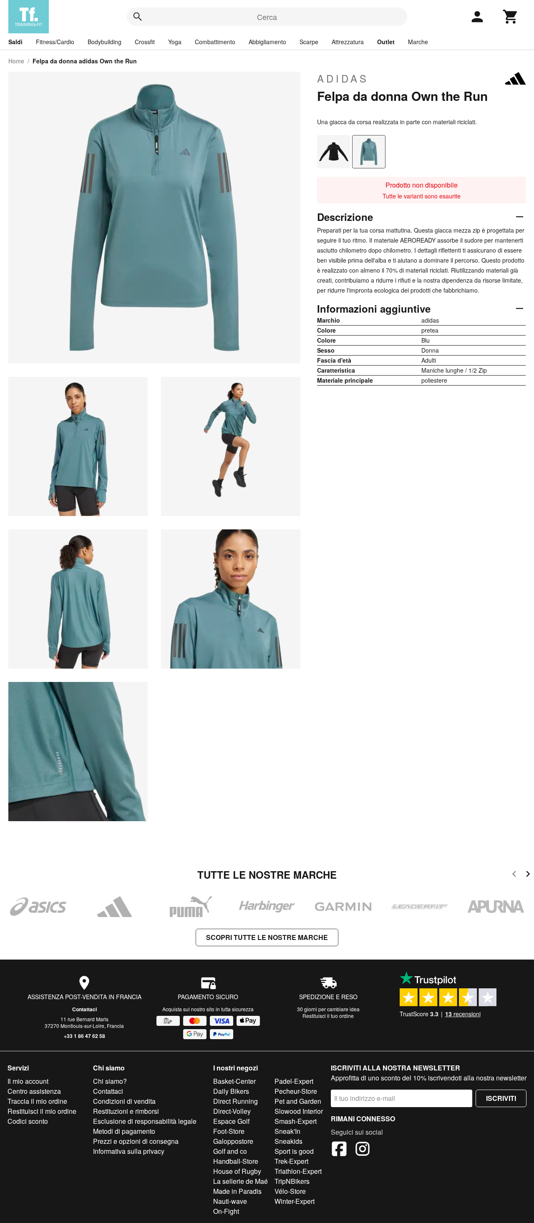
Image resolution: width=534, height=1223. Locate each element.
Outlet (386, 42)
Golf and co (230, 1151)
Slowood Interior (299, 1111)
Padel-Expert (294, 1081)
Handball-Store (235, 1161)
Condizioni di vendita (124, 1101)
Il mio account (28, 1081)
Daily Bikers (231, 1091)
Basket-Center (234, 1081)
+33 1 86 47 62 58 (84, 1036)
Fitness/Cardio (55, 42)
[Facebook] (339, 1150)
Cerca (267, 16)
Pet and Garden (298, 1101)
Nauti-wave (230, 1201)
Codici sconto (28, 1121)
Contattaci (84, 1009)
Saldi (15, 42)
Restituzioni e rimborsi (126, 1111)
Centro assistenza (34, 1091)
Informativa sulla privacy (128, 1151)
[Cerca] (138, 17)
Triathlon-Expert (298, 1171)
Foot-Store (228, 1131)
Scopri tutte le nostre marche (267, 937)
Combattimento (215, 42)
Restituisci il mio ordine (42, 1111)
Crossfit (145, 42)
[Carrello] (510, 16)
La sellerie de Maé (240, 1181)
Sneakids (288, 1141)
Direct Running (235, 1101)
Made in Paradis (237, 1191)
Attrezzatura (348, 42)
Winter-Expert (295, 1201)
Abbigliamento (267, 42)
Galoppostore (233, 1141)
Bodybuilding (104, 42)
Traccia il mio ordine (37, 1101)
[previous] (514, 875)
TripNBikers (292, 1181)
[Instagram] (362, 1150)
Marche (418, 42)
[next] (528, 875)
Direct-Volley (232, 1111)
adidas (343, 78)
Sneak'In (287, 1131)
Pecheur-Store (296, 1091)
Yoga (174, 42)
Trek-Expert (291, 1161)
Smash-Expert (296, 1121)
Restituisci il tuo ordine (328, 1015)
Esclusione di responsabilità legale (144, 1121)
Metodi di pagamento (124, 1131)
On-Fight (226, 1211)
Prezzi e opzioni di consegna (136, 1141)
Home (16, 61)
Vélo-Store (290, 1191)
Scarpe (309, 42)
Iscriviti (501, 1098)
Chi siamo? (110, 1081)
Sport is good (294, 1151)
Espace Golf (231, 1121)
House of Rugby (237, 1171)
